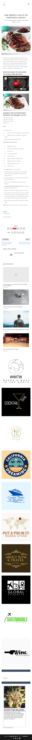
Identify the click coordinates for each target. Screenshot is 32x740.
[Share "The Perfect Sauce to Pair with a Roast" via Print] (23, 228)
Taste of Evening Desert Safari (10, 349)
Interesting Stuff (12, 20)
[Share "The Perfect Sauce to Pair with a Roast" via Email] (20, 228)
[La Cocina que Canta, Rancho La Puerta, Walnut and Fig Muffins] (16, 274)
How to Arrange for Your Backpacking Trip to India (16, 329)
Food (23, 20)
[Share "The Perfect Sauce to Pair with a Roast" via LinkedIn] (17, 228)
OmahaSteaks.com (18, 68)
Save (15, 228)
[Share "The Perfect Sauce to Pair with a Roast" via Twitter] (11, 228)
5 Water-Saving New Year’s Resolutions (13, 306)
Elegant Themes (13, 736)
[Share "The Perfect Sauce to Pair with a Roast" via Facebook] (8, 228)
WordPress (25, 736)
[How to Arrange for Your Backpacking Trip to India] (16, 319)
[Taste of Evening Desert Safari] (16, 340)
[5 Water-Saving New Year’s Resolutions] (16, 297)
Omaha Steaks (6, 213)
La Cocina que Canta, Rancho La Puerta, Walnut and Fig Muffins (15, 285)
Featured (19, 20)
